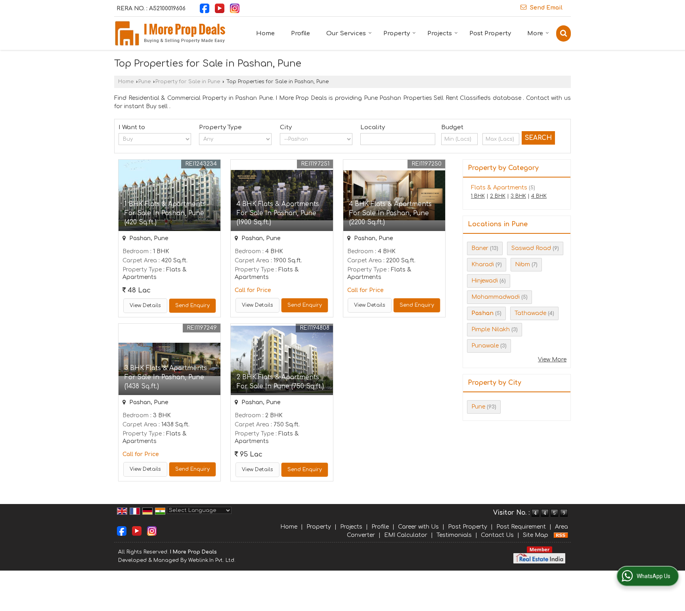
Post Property (490, 33)
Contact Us (497, 535)
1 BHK (478, 196)
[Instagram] (234, 8)
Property (396, 33)
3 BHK (518, 196)
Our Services (346, 33)
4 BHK (539, 196)
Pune (144, 81)
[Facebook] (204, 8)
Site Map (535, 535)
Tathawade (530, 313)
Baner (479, 248)
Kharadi (482, 264)
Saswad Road (531, 248)
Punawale (485, 346)
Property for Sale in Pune (187, 81)
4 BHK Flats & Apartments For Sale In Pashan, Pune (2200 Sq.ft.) (390, 213)
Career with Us (418, 527)
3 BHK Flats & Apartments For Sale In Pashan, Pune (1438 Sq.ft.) (165, 377)
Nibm (522, 264)
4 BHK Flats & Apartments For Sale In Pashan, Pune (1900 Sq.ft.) (278, 213)
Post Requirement (521, 527)
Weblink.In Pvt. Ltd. (211, 560)
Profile (300, 33)
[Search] (563, 33)
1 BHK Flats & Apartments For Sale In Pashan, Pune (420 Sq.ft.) (165, 213)
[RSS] (561, 535)
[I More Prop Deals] (169, 33)
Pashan (482, 313)
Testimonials (454, 535)
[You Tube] (219, 8)
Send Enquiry (192, 305)
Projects (439, 33)
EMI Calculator (405, 535)
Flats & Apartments (499, 188)
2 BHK (497, 196)
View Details (145, 305)
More (535, 33)
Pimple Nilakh (490, 329)
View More (552, 360)
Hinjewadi (484, 281)
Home (265, 33)
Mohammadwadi (495, 297)
